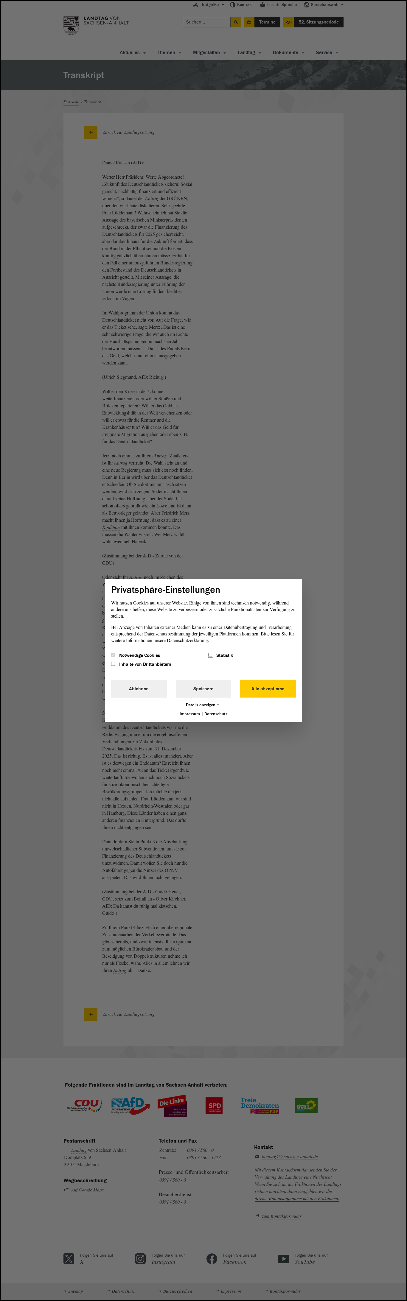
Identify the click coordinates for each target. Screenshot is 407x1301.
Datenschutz (215, 714)
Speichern (203, 689)
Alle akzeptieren (268, 689)
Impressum (190, 714)
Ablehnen (139, 689)
